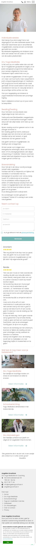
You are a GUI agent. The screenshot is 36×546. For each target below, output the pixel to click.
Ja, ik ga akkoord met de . (19, 233)
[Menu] (33, 2)
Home (6, 494)
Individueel (7, 503)
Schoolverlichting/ (10, 499)
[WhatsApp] (25, 2)
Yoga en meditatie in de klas (14, 501)
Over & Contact (9, 508)
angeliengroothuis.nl (11, 487)
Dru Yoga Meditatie (10, 497)
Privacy (6, 510)
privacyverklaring (28, 233)
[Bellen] (23, 2)
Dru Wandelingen (10, 506)
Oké (8, 542)
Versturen (18, 239)
